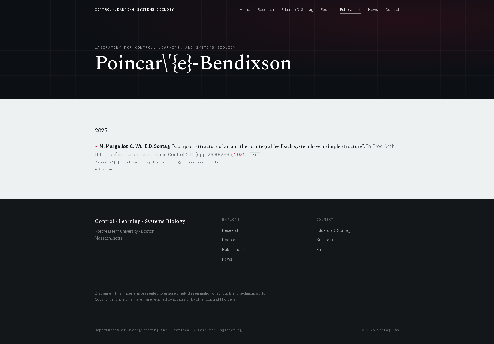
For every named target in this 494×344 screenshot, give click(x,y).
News (373, 9)
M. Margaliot (113, 146)
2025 (240, 154)
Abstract (106, 169)
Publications (350, 9)
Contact (392, 9)
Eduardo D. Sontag (297, 9)
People (327, 9)
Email (321, 249)
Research (266, 9)
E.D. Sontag (157, 146)
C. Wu (136, 146)
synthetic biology (164, 162)
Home (245, 9)
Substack (324, 239)
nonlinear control (205, 162)
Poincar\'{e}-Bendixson (117, 162)
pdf (255, 155)
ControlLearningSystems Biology (134, 9)
